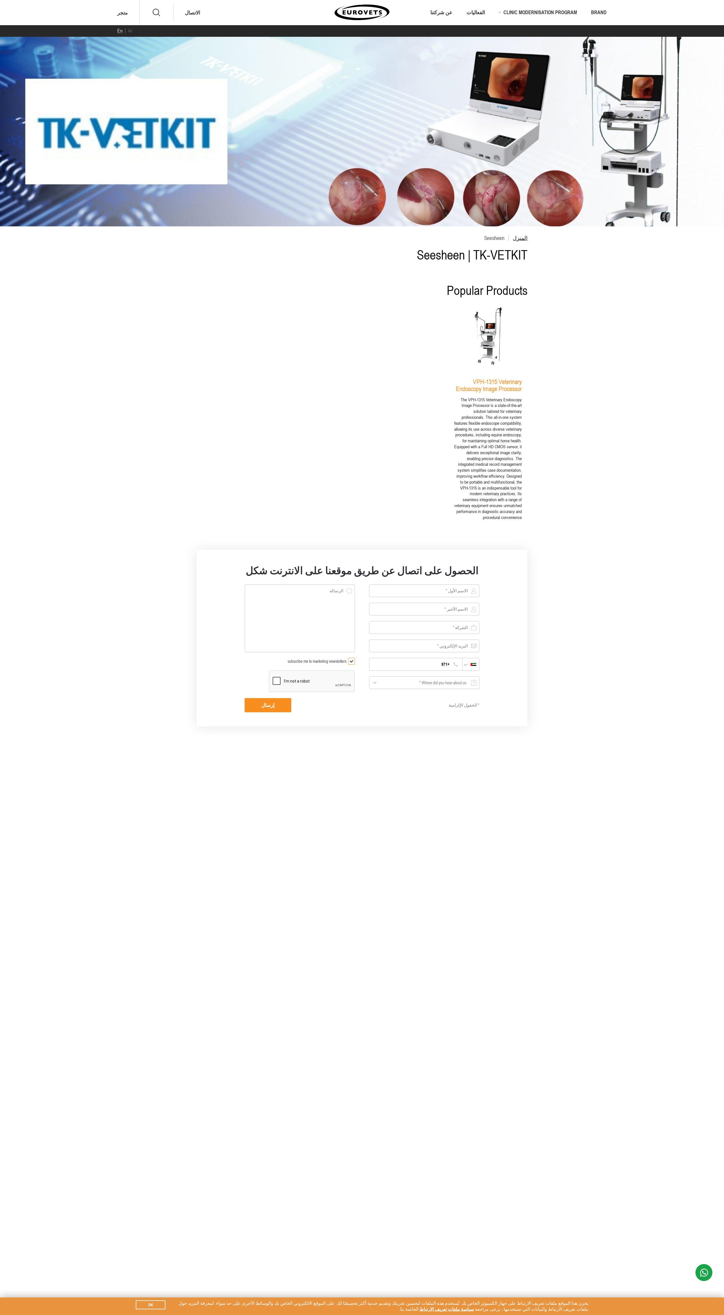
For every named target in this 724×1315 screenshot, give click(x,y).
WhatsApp (703, 1272)
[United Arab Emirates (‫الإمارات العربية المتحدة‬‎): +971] (470, 664)
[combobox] (424, 682)
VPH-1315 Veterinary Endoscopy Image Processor (489, 385)
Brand (599, 12)
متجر (122, 13)
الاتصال (192, 13)
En (119, 31)
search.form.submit (156, 12)
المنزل (520, 238)
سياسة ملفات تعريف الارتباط (447, 1309)
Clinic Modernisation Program (540, 12)
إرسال (268, 705)
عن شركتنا (441, 12)
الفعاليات (476, 12)
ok (150, 1305)
